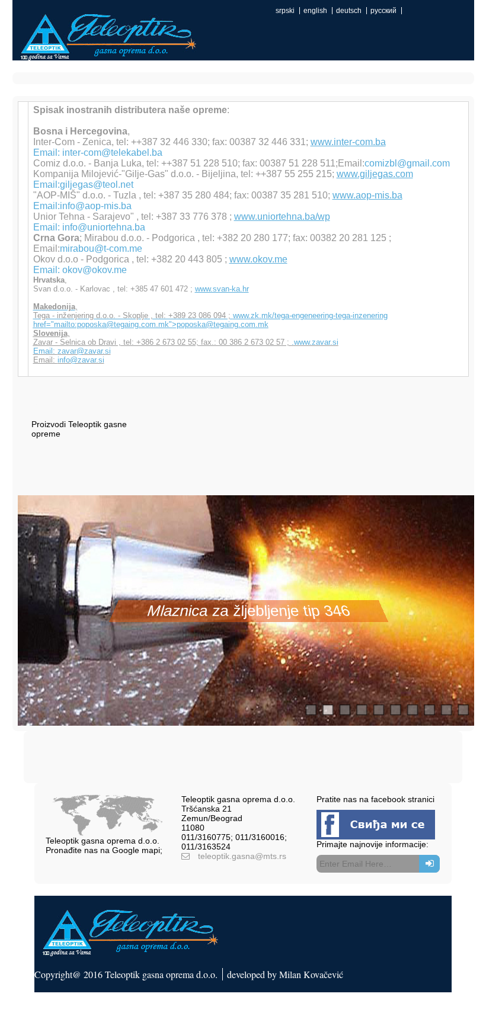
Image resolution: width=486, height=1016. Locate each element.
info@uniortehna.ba (103, 227)
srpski (285, 10)
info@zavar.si (80, 359)
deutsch (349, 10)
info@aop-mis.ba (96, 206)
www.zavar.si (316, 342)
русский (383, 10)
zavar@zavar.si (84, 351)
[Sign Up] (429, 864)
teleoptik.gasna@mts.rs (242, 856)
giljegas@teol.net (96, 185)
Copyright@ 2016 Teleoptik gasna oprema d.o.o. (126, 974)
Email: (45, 351)
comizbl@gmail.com (407, 163)
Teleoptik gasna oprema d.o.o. (102, 840)
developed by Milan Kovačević (285, 974)
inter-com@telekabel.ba (112, 153)
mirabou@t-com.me (101, 248)
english (315, 10)
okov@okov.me (94, 270)
